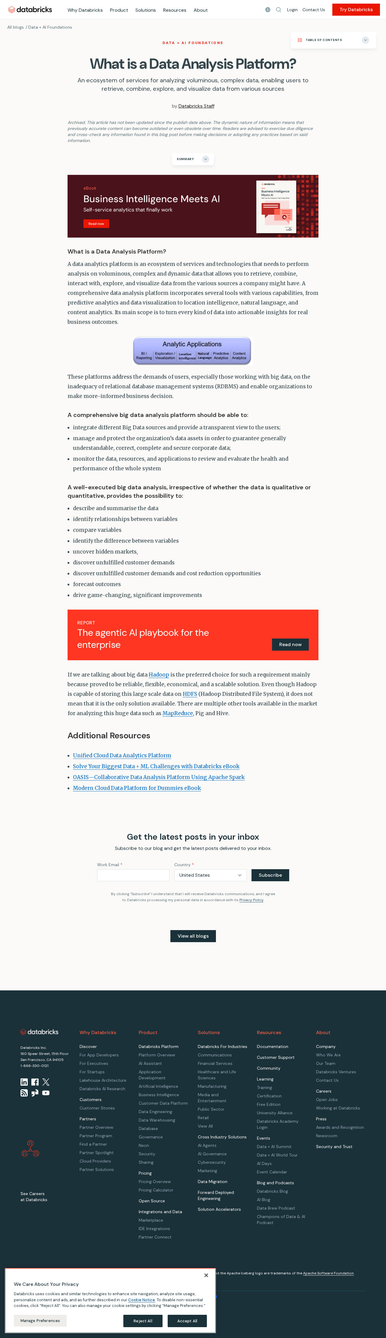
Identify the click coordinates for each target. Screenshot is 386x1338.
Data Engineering (155, 1111)
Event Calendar (272, 1172)
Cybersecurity (212, 1162)
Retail (203, 1117)
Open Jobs (327, 1099)
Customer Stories (97, 1108)
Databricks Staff (196, 106)
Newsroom (326, 1135)
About (201, 10)
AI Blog (263, 1199)
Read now (290, 644)
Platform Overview (157, 1055)
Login (292, 9)
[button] (278, 9)
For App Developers (99, 1055)
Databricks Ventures (336, 1072)
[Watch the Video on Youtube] (45, 1093)
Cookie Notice (141, 1299)
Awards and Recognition (340, 1127)
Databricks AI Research (102, 1088)
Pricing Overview (155, 1181)
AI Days (264, 1163)
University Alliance (275, 1113)
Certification (269, 1096)
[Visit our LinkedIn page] (24, 1082)
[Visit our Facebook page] (35, 1082)
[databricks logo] (40, 1032)
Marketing (207, 1170)
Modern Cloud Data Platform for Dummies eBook (137, 788)
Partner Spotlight (97, 1152)
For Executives (94, 1063)
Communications (215, 1055)
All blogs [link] (15, 27)
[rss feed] (24, 1093)
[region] (110, 1300)
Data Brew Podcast (276, 1208)
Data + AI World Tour (277, 1155)
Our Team (325, 1063)
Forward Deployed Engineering (216, 1195)
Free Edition (268, 1104)
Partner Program (96, 1135)
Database (148, 1128)
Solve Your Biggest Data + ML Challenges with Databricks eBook (156, 766)
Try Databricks (356, 9)
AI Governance (212, 1154)
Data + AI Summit (274, 1146)
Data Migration (212, 1181)
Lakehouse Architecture (103, 1080)
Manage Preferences (40, 1320)
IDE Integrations (154, 1228)
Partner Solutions (97, 1169)
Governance (151, 1137)
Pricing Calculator (156, 1190)
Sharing (146, 1162)
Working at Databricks (338, 1108)
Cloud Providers (95, 1161)
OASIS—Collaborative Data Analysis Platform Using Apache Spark (159, 777)
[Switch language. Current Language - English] (267, 9)
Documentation (272, 1046)
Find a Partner (93, 1144)
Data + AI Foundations (50, 27)
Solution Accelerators (219, 1209)
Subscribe (270, 875)
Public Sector (211, 1109)
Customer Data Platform (163, 1103)
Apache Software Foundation (328, 1273)
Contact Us (313, 9)
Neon (144, 1145)
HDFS (190, 694)
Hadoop (159, 674)
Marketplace (151, 1220)
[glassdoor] (35, 1093)
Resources (174, 10)
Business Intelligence (159, 1094)
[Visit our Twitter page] (45, 1082)
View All (205, 1126)
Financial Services (215, 1063)
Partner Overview (96, 1127)
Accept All (187, 1320)
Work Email (109, 864)
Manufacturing (212, 1086)
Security (147, 1154)
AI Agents (207, 1145)
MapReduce (178, 713)
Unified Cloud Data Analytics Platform (122, 755)
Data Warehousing (157, 1120)
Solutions (145, 10)
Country (184, 864)
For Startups (92, 1072)
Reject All (143, 1320)
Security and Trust (334, 1146)
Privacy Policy (251, 900)
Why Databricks (85, 10)
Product (119, 10)
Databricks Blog (272, 1191)
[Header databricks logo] (30, 9)
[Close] (206, 1275)
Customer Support (276, 1057)
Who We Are (328, 1055)
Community (268, 1068)
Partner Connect (155, 1237)
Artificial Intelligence (158, 1086)
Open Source (152, 1201)
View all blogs (193, 936)
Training (264, 1087)
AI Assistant (150, 1063)
